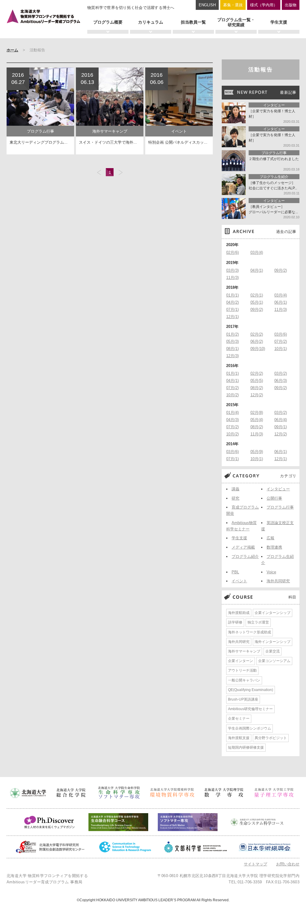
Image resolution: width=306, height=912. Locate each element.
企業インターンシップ (272, 613)
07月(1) (232, 309)
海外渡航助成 (239, 613)
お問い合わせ (287, 864)
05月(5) (256, 380)
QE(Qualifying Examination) (250, 690)
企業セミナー (239, 718)
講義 (235, 489)
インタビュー (278, 489)
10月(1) (280, 348)
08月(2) (256, 388)
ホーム (12, 50)
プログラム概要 (108, 22)
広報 (270, 538)
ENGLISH (207, 5)
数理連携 (274, 547)
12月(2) (256, 395)
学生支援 (278, 22)
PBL (235, 572)
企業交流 (272, 651)
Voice (271, 572)
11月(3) (232, 277)
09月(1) (280, 427)
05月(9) (256, 451)
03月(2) (280, 373)
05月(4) (256, 419)
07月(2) (280, 341)
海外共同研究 (278, 581)
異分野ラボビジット (271, 738)
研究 (235, 498)
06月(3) (280, 380)
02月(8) (256, 412)
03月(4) (256, 252)
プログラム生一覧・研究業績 (236, 22)
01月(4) (232, 412)
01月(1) (232, 295)
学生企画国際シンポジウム (249, 728)
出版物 (290, 5)
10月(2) (232, 395)
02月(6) (232, 252)
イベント (239, 581)
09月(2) (280, 270)
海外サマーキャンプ (244, 651)
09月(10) (257, 348)
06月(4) (280, 419)
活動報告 (260, 70)
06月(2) (256, 341)
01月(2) (232, 334)
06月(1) (280, 302)
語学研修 (235, 622)
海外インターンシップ (272, 642)
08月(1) (232, 348)
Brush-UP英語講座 (243, 699)
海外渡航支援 (239, 738)
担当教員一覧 (193, 22)
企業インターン (240, 661)
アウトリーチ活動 (242, 670)
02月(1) (256, 295)
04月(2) (232, 302)
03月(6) (280, 334)
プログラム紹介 (245, 556)
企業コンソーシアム (274, 661)
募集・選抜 (233, 5)
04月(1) (256, 270)
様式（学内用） (263, 5)
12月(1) (232, 316)
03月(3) (232, 270)
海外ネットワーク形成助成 (249, 632)
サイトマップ (255, 864)
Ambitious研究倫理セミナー (250, 709)
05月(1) (256, 302)
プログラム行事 (280, 507)
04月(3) (232, 419)
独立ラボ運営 (258, 622)
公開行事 (274, 498)
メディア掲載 (243, 547)
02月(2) (256, 334)
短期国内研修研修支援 (246, 747)
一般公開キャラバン (244, 680)
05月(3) (232, 341)
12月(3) (232, 356)
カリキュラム (150, 22)
